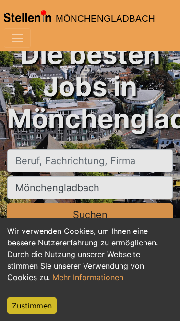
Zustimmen (32, 305)
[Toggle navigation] (17, 38)
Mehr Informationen (87, 277)
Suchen (90, 214)
